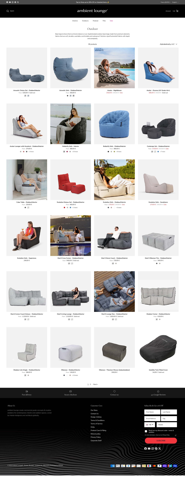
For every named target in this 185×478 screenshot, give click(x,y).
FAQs (93, 427)
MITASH (60, 465)
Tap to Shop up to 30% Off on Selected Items (92, 2)
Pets (104, 21)
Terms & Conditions (97, 420)
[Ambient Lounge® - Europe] (92, 11)
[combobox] (149, 424)
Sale (111, 21)
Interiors (75, 21)
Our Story (94, 410)
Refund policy (96, 434)
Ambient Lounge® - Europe (20, 465)
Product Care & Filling (98, 430)
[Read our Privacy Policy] (175, 435)
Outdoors (85, 21)
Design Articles (96, 417)
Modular (95, 21)
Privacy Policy (96, 437)
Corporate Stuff (96, 441)
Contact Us (94, 414)
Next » (95, 384)
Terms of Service (96, 424)
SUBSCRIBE (161, 440)
